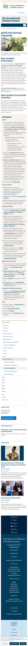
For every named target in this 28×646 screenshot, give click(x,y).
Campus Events (14, 586)
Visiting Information (14, 588)
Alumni (3, 391)
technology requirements (10, 194)
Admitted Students (7, 359)
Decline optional (14, 643)
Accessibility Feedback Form (14, 575)
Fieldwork (5, 331)
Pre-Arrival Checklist (9, 368)
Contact (4, 397)
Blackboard (4, 90)
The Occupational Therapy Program (11, 19)
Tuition (4, 350)
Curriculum (5, 325)
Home (3, 28)
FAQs (4, 356)
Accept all (23, 643)
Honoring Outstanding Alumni (10, 498)
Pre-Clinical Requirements (10, 371)
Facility (3, 380)
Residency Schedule (9, 362)
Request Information (8, 418)
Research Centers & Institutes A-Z (14, 560)
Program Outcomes (8, 336)
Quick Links (21, 12)
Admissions (6, 328)
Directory (14, 582)
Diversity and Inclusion (14, 599)
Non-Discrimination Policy (14, 571)
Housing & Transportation (10, 365)
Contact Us (14, 611)
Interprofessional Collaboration (10, 342)
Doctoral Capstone (7, 333)
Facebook (14, 517)
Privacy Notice (14, 632)
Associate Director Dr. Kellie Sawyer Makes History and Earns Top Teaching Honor (13, 465)
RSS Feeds (14, 532)
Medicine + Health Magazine (14, 614)
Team (3, 377)
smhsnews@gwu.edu (14, 547)
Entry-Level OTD (6, 322)
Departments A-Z (14, 553)
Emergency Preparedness (14, 569)
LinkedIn (14, 529)
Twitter (14, 520)
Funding (5, 353)
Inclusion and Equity (8, 348)
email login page (15, 180)
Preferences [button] (5, 643)
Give (3, 394)
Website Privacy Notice (16, 639)
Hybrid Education (7, 339)
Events (3, 388)
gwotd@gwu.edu (9, 141)
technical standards (13, 192)
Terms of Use (14, 635)
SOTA (3, 383)
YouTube (15, 526)
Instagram (14, 523)
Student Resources (9, 374)
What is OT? (5, 400)
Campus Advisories (14, 567)
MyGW (12, 178)
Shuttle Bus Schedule (14, 592)
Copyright (14, 629)
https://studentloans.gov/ (11, 224)
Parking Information (14, 590)
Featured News (6, 469)
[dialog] (14, 641)
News (3, 385)
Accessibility (14, 573)
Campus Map (13, 584)
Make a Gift (15, 607)
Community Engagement (9, 345)
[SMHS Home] (14, 6)
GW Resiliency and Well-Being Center (14, 601)
